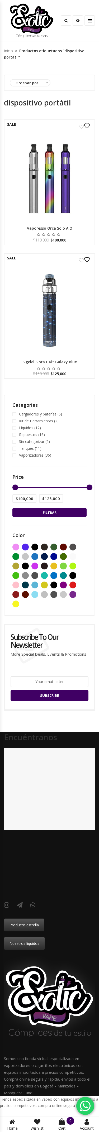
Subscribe (49, 695)
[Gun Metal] (25, 575)
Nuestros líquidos (24, 943)
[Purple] (63, 585)
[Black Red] (63, 547)
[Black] (34, 547)
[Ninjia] (72, 575)
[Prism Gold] (44, 585)
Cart (65, 1124)
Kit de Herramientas (36, 420)
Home (12, 1128)
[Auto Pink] (15, 547)
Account (87, 1128)
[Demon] (25, 566)
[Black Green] (53, 547)
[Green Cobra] (15, 575)
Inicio (8, 50)
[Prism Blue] (25, 585)
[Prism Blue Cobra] (34, 585)
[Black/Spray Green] (15, 556)
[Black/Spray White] (25, 556)
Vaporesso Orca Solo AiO (49, 228)
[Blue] (34, 556)
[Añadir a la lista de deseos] (85, 126)
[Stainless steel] (63, 594)
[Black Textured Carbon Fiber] (72, 547)
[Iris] (44, 575)
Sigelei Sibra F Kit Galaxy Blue (49, 361)
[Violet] (72, 594)
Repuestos (28, 434)
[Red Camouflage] (25, 594)
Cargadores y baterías (37, 414)
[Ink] (34, 575)
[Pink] (15, 585)
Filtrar (49, 512)
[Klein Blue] (53, 575)
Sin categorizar (31, 441)
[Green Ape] (72, 566)
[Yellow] (15, 604)
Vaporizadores (31, 455)
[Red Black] (15, 594)
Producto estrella (24, 924)
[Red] (72, 585)
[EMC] (34, 566)
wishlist (37, 1128)
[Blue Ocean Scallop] (44, 556)
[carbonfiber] (72, 556)
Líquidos (26, 427)
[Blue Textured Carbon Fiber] (53, 556)
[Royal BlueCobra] (34, 594)
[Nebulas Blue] (63, 575)
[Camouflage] (63, 556)
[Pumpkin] (53, 585)
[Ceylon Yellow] (15, 566)
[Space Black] (53, 594)
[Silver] (44, 594)
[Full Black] (44, 566)
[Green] (63, 566)
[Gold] (53, 566)
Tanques (26, 448)
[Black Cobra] (44, 547)
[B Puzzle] (25, 547)
